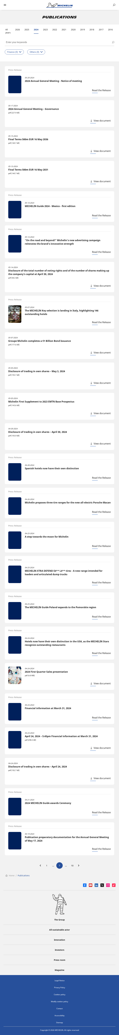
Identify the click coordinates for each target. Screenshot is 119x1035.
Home (12, 875)
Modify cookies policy (59, 1001)
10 (72, 865)
